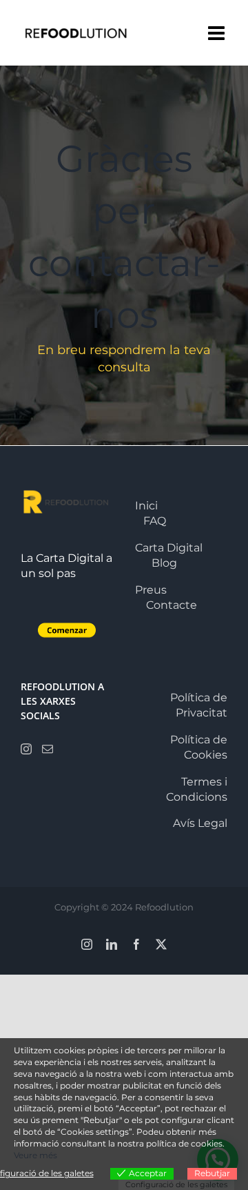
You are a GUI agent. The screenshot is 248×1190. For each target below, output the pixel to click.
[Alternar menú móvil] (217, 33)
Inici (146, 505)
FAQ (154, 520)
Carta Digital (169, 547)
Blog (164, 562)
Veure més (35, 1155)
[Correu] (47, 748)
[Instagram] (26, 748)
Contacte (171, 605)
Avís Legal (200, 823)
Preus (151, 589)
